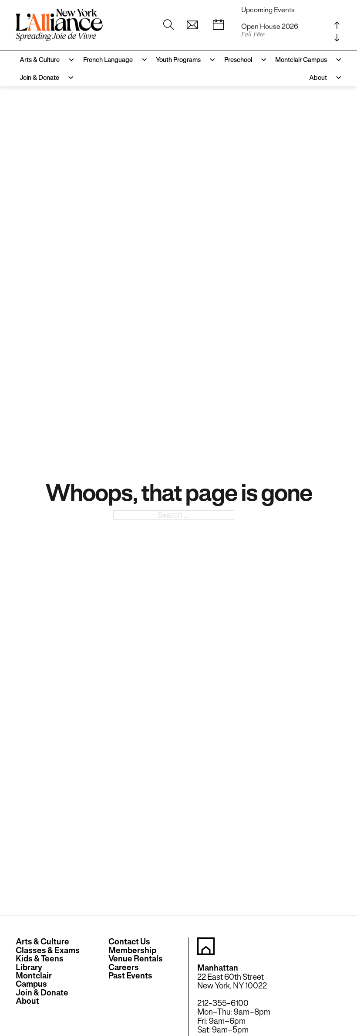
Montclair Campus (301, 59)
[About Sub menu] (336, 77)
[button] (192, 25)
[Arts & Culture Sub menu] (69, 59)
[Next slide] (337, 38)
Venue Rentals (135, 958)
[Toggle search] (168, 25)
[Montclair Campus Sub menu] (336, 59)
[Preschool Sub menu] (261, 59)
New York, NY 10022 (232, 986)
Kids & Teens (40, 958)
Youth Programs (178, 59)
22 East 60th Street (230, 977)
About (318, 77)
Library (29, 967)
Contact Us (129, 941)
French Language (108, 59)
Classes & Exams (48, 950)
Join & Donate (39, 77)
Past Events (130, 975)
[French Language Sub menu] (142, 59)
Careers (123, 967)
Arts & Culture (40, 59)
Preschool (238, 59)
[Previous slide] (337, 26)
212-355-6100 (223, 1003)
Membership (132, 950)
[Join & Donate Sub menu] (69, 77)
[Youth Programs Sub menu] (210, 59)
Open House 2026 (269, 28)
